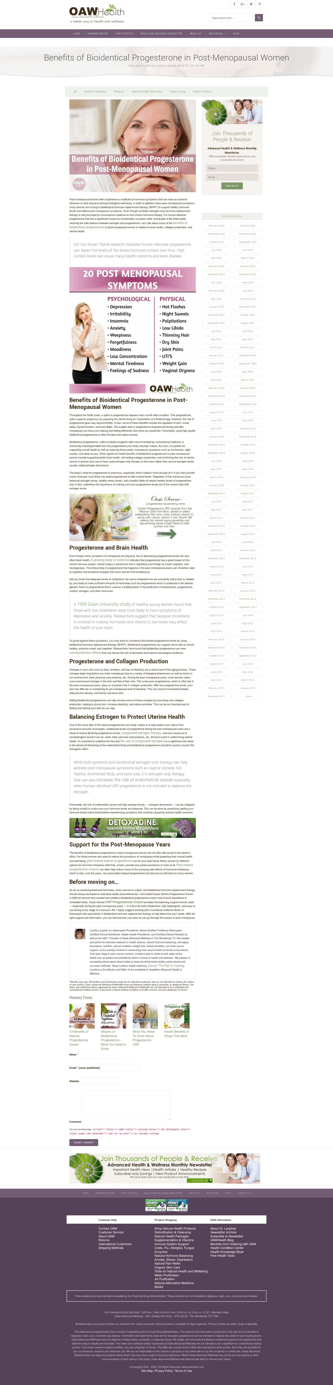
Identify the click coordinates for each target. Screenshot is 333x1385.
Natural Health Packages (172, 1236)
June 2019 (216, 420)
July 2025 (216, 250)
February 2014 (216, 639)
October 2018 (247, 444)
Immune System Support (172, 1244)
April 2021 (247, 339)
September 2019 (247, 404)
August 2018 (248, 453)
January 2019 (216, 436)
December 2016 (216, 526)
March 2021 (216, 347)
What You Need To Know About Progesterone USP (143, 1037)
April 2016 (216, 550)
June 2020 (216, 371)
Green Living (177, 92)
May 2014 (247, 623)
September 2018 (216, 453)
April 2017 (247, 509)
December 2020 (247, 355)
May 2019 (247, 420)
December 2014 (216, 599)
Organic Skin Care (167, 1267)
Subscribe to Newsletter (226, 1236)
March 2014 (247, 631)
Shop (236, 33)
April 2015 (216, 582)
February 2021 (248, 347)
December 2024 (216, 274)
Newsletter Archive (223, 1232)
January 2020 (247, 388)
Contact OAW (108, 1228)
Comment (75, 1122)
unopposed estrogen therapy (141, 732)
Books (159, 1287)
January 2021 (216, 355)
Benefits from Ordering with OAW (233, 1244)
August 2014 (216, 615)
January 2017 (247, 517)
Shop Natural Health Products (175, 1228)
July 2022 (247, 290)
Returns (104, 1240)
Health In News (202, 92)
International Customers (115, 1244)
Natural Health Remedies (147, 92)
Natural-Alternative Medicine (174, 1283)
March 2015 (247, 582)
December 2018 (247, 436)
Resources (216, 33)
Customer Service (111, 1232)
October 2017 (247, 485)
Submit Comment (84, 1142)
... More (247, 696)
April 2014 (216, 631)
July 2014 (247, 615)
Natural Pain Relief (167, 1263)
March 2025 (247, 258)
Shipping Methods (111, 1248)
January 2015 (247, 590)
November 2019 (247, 396)
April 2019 (216, 428)
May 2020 (247, 371)
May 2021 (216, 339)
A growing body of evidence (110, 559)
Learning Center (97, 33)
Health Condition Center (227, 1248)
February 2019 (247, 428)
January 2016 (247, 550)
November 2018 (216, 444)
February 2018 (248, 477)
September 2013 (248, 655)
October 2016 (247, 526)
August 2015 (216, 566)
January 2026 (247, 225)
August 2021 (248, 323)
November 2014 (247, 599)
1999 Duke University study (104, 604)
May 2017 (216, 509)
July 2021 (216, 331)
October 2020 (216, 363)
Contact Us (80, 42)
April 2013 (216, 680)
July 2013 (247, 664)
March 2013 (247, 680)
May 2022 (216, 298)
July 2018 (216, 461)
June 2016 (247, 542)
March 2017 (216, 517)
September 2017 (216, 493)
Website (74, 1081)
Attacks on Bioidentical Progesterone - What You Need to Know (113, 1040)
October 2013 (216, 655)
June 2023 (247, 282)
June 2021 (247, 331)
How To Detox (124, 33)
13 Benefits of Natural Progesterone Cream (78, 1037)
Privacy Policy (164, 1371)
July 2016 (216, 542)
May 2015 (247, 574)
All (75, 92)
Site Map (147, 1371)
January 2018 (216, 485)
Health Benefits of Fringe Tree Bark (176, 1033)
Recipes (119, 92)
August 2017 (248, 493)
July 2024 (216, 282)
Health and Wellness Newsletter (161, 33)
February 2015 (216, 590)
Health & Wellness (95, 92)
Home (76, 33)
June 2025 (247, 250)
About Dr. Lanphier (223, 1228)
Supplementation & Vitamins (174, 1240)
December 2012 (216, 696)
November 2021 (216, 315)
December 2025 (216, 233)
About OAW (107, 1236)
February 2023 (216, 290)
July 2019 (247, 412)
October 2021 (247, 315)
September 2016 (216, 534)
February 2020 (216, 388)
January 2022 (216, 306)
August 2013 (216, 664)
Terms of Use (183, 1371)
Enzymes (161, 1252)
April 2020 (216, 380)
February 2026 (216, 225)
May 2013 (247, 672)
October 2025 (216, 242)
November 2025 (247, 233)
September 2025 (248, 242)
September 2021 (216, 323)
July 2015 (247, 566)
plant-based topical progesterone (109, 860)
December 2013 (216, 647)
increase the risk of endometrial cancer (135, 780)
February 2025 (216, 266)
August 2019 (216, 412)
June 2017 (247, 501)
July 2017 (216, 501)
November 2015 (247, 558)
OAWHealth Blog (222, 1240)
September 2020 (248, 363)
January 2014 (247, 639)
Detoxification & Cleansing (173, 1232)
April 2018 (247, 469)
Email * (84, 1068)
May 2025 (216, 258)
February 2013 (216, 688)
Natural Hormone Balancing (174, 1255)
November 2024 (247, 274)
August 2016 (248, 534)
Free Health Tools (222, 1255)
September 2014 (248, 607)
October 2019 (216, 404)
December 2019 (216, 396)
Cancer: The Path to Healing (166, 965)
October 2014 (216, 607)
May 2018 (216, 469)
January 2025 (247, 266)
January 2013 (247, 688)
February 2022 (248, 298)
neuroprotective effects (85, 652)
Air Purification (165, 1279)
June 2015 (216, 574)
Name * (73, 1054)
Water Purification (167, 1275)
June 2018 (247, 461)
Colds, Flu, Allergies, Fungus (174, 1248)
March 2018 (216, 477)
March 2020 (247, 380)
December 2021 (247, 306)
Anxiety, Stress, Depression (174, 1259)
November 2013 (247, 647)
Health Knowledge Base (227, 1252)
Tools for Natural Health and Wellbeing (181, 1271)
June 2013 (216, 672)
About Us (195, 33)
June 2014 (216, 623)
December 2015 (216, 558)
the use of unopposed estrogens (142, 741)
